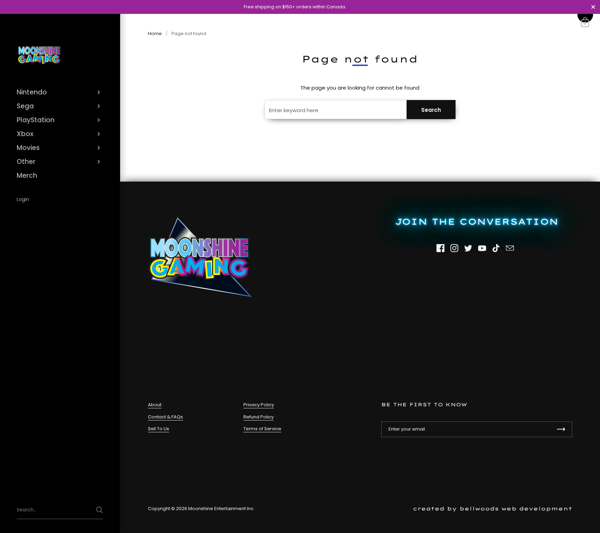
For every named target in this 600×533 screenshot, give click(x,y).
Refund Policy (258, 417)
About (154, 404)
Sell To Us (158, 428)
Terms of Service (262, 428)
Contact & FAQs (165, 417)
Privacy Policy (258, 404)
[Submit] (99, 510)
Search (431, 110)
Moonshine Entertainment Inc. (221, 508)
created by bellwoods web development (492, 508)
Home (155, 33)
